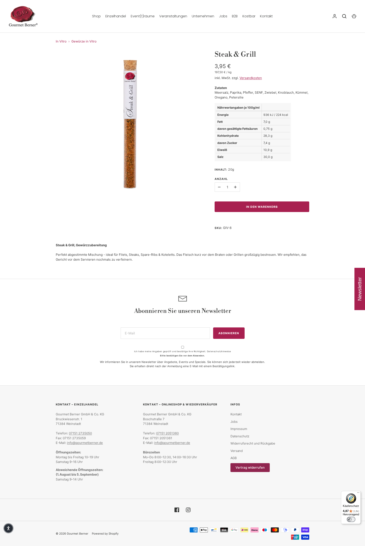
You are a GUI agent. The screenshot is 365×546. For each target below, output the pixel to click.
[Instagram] (188, 510)
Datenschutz (239, 436)
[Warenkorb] (354, 16)
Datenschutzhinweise (219, 351)
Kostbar (248, 16)
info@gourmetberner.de (85, 443)
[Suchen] (344, 16)
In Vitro (61, 41)
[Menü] (358, 493)
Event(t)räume (143, 16)
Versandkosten (251, 78)
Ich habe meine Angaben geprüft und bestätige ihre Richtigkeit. (182, 351)
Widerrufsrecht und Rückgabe (252, 443)
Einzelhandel (115, 16)
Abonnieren (228, 333)
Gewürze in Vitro (84, 41)
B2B (235, 16)
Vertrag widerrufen (250, 467)
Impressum (238, 429)
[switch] (351, 519)
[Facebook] (176, 510)
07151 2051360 (167, 433)
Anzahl (221, 179)
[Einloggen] (334, 16)
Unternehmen (203, 16)
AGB (233, 458)
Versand (236, 451)
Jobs (223, 16)
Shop (96, 16)
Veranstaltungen (173, 16)
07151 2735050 (80, 433)
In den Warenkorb (262, 206)
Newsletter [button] (359, 289)
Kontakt (266, 16)
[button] (8, 528)
